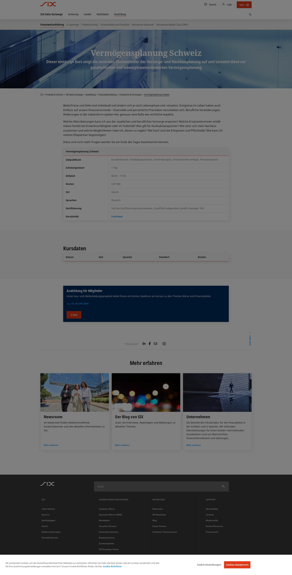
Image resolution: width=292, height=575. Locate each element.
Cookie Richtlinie (112, 566)
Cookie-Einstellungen (209, 564)
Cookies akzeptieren (237, 564)
